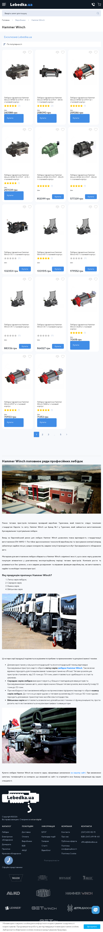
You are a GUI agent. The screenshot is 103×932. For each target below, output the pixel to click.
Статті (44, 846)
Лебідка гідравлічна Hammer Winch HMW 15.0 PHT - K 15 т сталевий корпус (17, 177)
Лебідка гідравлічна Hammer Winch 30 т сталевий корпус (49, 326)
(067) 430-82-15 (88, 832)
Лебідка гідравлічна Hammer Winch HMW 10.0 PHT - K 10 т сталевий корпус (17, 100)
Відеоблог (46, 850)
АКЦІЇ (24, 850)
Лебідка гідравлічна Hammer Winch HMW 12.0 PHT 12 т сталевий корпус (82, 100)
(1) (85, 106)
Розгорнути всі (50, 860)
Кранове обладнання (11, 853)
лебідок (62, 668)
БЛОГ (44, 832)
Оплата (25, 837)
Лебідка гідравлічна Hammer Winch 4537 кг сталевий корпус (16, 404)
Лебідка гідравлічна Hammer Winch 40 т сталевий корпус (82, 253)
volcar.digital (35, 819)
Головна (5, 20)
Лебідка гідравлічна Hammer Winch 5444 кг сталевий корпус (49, 404)
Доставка (26, 832)
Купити (10, 118)
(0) (19, 258)
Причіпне (6, 849)
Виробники (20, 20)
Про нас (65, 837)
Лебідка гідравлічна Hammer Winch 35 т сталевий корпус (16, 326)
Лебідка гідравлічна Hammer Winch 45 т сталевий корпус (49, 253)
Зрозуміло (92, 926)
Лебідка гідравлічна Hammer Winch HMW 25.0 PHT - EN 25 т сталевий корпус (50, 177)
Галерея (45, 841)
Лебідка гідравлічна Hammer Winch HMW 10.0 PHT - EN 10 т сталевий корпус (50, 100)
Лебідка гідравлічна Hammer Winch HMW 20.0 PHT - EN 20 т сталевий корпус (83, 177)
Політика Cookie (68, 853)
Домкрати (6, 844)
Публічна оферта (69, 841)
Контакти (65, 832)
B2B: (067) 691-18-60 (90, 837)
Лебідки (5, 832)
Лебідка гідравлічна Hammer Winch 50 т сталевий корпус (17, 253)
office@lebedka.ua (89, 842)
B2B (23, 846)
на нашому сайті (78, 773)
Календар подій (48, 837)
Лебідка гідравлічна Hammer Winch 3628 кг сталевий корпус (82, 327)
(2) (19, 106)
